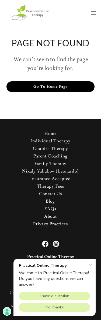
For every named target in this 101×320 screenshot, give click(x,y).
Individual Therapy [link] (50, 141)
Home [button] (50, 133)
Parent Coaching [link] (50, 156)
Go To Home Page (50, 86)
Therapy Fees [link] (50, 186)
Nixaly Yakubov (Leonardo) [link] (50, 171)
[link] (34, 13)
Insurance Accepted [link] (50, 178)
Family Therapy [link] (50, 163)
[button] (93, 13)
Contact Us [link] (50, 193)
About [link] (50, 216)
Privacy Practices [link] (50, 224)
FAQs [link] (50, 209)
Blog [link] (50, 201)
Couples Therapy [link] (50, 148)
